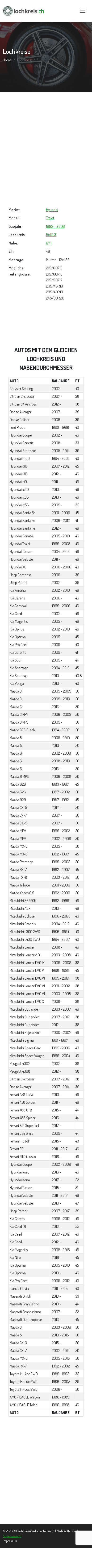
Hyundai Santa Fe (22, 512)
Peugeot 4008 (20, 1071)
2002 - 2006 (61, 838)
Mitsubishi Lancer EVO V (27, 970)
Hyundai (52, 209)
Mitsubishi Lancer (22, 947)
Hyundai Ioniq (19, 1172)
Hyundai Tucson (21, 551)
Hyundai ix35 (19, 497)
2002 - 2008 (61, 753)
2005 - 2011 (60, 450)
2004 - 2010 (61, 551)
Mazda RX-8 (18, 877)
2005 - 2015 (61, 1358)
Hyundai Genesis (21, 443)
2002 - (57, 435)
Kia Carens (17, 598)
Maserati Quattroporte (26, 1319)
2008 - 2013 (61, 761)
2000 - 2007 (61, 1032)
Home (7, 60)
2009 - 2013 (61, 699)
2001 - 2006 (61, 512)
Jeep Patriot (19, 582)
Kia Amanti (18, 590)
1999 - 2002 (61, 830)
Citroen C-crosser (22, 396)
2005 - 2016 (61, 1249)
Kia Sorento (18, 652)
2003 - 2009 (61, 1327)
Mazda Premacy (21, 861)
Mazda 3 (16, 691)
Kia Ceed (16, 613)
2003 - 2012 (61, 877)
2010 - (56, 489)
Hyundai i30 (18, 466)
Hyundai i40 (18, 481)
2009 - (57, 505)
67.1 (48, 242)
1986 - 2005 (61, 1381)
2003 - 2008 (61, 955)
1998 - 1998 (60, 970)
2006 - (57, 419)
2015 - (56, 1110)
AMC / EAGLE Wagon (25, 1397)
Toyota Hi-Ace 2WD (24, 1373)
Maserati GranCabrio (24, 1304)
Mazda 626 (18, 784)
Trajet (50, 217)
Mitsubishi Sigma (22, 1040)
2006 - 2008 (61, 776)
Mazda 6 (16, 753)
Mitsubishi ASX (20, 908)
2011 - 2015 (59, 1288)
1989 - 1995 (60, 1373)
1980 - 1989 (60, 1397)
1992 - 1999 (60, 900)
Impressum (10, 1541)
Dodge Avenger (20, 412)
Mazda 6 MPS (19, 776)
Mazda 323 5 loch (22, 730)
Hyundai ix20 (19, 489)
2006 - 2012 (61, 520)
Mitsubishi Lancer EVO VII (28, 986)
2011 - (56, 481)
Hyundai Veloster (22, 559)
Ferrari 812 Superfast (24, 1125)
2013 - (56, 706)
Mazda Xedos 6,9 (22, 892)
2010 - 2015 (60, 1335)
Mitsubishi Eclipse (22, 916)
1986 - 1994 (60, 931)
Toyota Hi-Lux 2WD (24, 1381)
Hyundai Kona (20, 1180)
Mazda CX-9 (18, 823)
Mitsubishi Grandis (23, 924)
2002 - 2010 (61, 590)
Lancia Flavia (19, 1288)
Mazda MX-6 (19, 854)
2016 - (56, 1117)
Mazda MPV (18, 830)
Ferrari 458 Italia (21, 1094)
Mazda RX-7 (18, 869)
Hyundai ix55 (19, 505)
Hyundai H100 (20, 458)
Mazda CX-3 (18, 1342)
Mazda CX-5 (18, 807)
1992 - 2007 (61, 869)
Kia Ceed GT (18, 1226)
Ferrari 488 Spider (22, 1117)
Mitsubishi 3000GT (23, 900)
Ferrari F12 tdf (19, 1141)
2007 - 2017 (61, 1211)
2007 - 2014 (60, 1086)
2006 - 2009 (61, 714)
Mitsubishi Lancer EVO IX (27, 962)
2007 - (57, 388)
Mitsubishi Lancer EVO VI (27, 978)
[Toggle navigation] (82, 11)
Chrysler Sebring (21, 388)
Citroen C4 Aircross (23, 404)
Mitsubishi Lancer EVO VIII (28, 993)
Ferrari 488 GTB (21, 1110)
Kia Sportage (19, 668)
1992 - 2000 (61, 892)
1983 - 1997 (60, 784)
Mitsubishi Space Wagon (27, 1055)
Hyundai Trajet (20, 543)
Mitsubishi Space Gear (25, 1048)
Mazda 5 (16, 737)
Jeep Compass (20, 574)
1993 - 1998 (60, 427)
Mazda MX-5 (18, 846)
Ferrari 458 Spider (22, 1102)
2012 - (56, 404)
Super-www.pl (12, 1536)
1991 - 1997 (60, 1040)
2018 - (56, 1203)
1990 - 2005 (61, 916)
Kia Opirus (17, 629)
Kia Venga (17, 683)
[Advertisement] (46, 149)
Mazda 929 (18, 799)
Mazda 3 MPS (19, 714)
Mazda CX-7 (18, 815)
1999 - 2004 (61, 1055)
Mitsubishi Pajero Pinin (26, 1032)
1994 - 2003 (61, 730)
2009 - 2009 (61, 691)
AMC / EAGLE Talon (24, 1404)
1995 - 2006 (61, 1048)
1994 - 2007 (61, 939)
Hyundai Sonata (21, 536)
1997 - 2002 (61, 792)
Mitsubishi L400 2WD (25, 939)
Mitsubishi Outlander (24, 1009)
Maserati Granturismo (25, 1311)
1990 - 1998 (60, 1404)
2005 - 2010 (61, 536)
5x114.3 (51, 234)
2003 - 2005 (61, 993)
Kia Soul (15, 660)
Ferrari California (21, 1133)
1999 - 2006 (61, 605)
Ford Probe (17, 427)
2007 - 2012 (61, 466)
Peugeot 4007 (20, 1063)
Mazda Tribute (20, 885)
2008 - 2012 (61, 1280)
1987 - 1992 (60, 799)
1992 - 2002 (61, 1366)
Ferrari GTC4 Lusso (23, 1156)
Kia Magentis (19, 621)
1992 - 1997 (60, 854)
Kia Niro (15, 1257)
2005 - (57, 621)
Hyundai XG (18, 567)
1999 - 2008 (55, 226)
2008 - (57, 443)
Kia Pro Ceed (19, 644)
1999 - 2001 (60, 978)
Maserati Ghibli (20, 1296)
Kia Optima (18, 636)
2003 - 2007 (61, 1009)
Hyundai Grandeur (23, 450)
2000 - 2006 (61, 567)
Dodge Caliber (19, 419)
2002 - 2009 (61, 1164)
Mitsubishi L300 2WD (25, 931)
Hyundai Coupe (21, 435)
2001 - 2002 (61, 986)
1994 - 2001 (60, 458)
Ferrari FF (16, 1148)
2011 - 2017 (59, 1148)
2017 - (56, 1125)
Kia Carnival (18, 605)
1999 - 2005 (61, 861)
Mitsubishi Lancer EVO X (27, 1001)
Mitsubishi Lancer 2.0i (25, 955)
